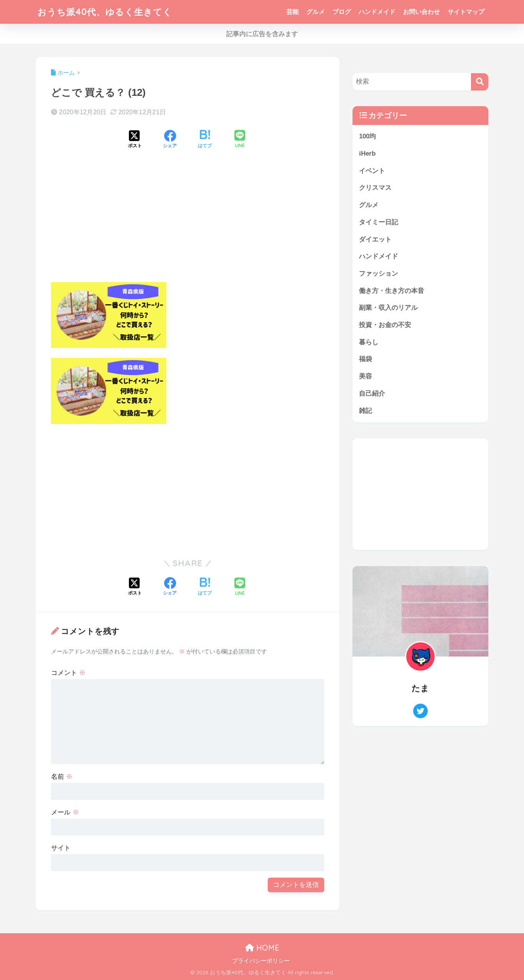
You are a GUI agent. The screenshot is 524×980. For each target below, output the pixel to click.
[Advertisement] (187, 222)
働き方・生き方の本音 (391, 290)
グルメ (315, 11)
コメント (68, 672)
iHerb (367, 153)
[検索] (479, 81)
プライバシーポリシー (261, 961)
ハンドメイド (377, 11)
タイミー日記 (378, 222)
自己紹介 (372, 393)
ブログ (342, 11)
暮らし (369, 342)
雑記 (365, 410)
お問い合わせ (421, 11)
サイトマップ (466, 11)
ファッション (378, 273)
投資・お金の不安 (385, 324)
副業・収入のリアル (388, 307)
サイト (61, 848)
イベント (372, 170)
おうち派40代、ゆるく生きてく (105, 11)
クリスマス (375, 187)
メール (65, 812)
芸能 (293, 11)
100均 (367, 136)
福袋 (365, 359)
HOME (266, 947)
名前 (62, 776)
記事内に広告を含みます (262, 34)
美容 (365, 376)
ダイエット (375, 239)
